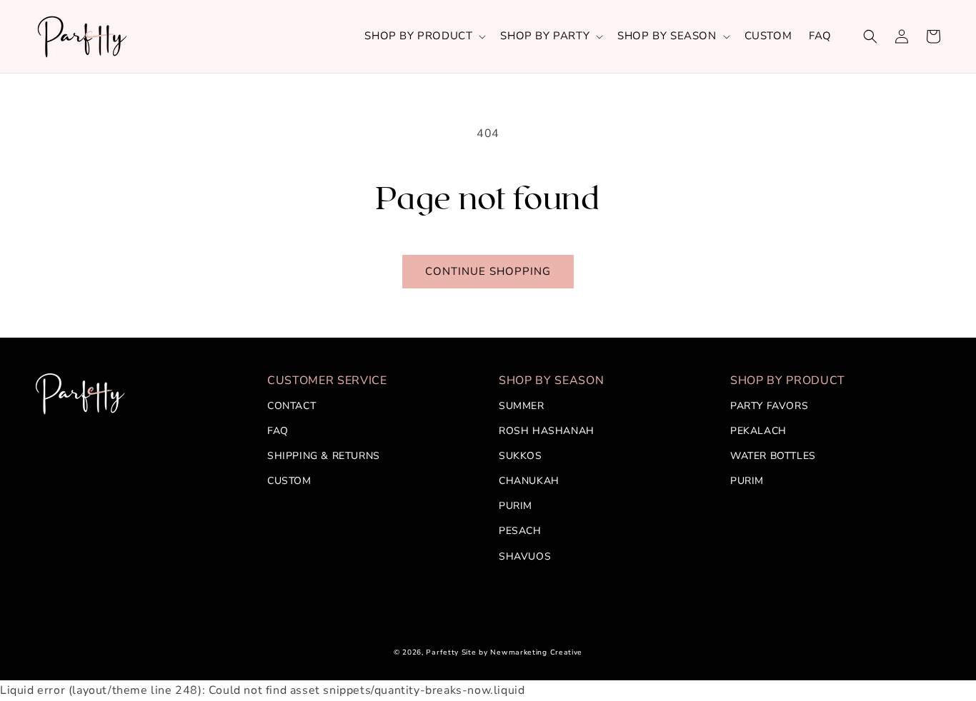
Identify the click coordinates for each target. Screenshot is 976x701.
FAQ (278, 431)
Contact (291, 406)
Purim (515, 506)
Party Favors (769, 406)
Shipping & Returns (323, 456)
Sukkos (520, 456)
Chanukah (529, 481)
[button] (424, 36)
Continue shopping (488, 271)
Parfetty (442, 652)
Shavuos (525, 556)
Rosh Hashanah (546, 431)
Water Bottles (773, 456)
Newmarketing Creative (536, 652)
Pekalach (758, 431)
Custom (289, 481)
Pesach (520, 531)
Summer (521, 406)
